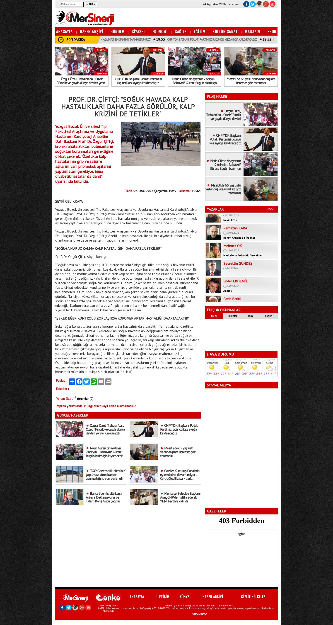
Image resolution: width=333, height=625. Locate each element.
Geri (269, 209)
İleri (273, 209)
